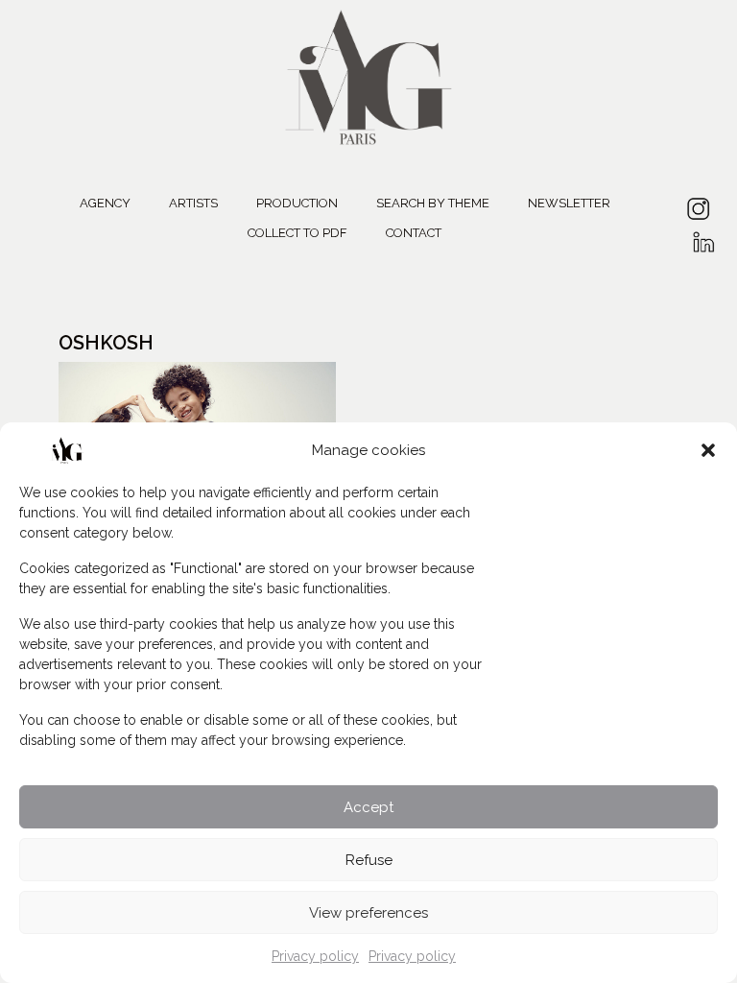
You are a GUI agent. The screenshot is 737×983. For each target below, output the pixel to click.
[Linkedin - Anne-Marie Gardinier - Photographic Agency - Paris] (703, 236)
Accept (368, 807)
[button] (708, 450)
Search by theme (432, 203)
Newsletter (569, 203)
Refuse (368, 860)
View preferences (368, 913)
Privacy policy (315, 956)
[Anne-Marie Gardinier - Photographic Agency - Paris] (368, 74)
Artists (193, 203)
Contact (413, 233)
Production (297, 203)
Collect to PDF (297, 233)
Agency (105, 203)
